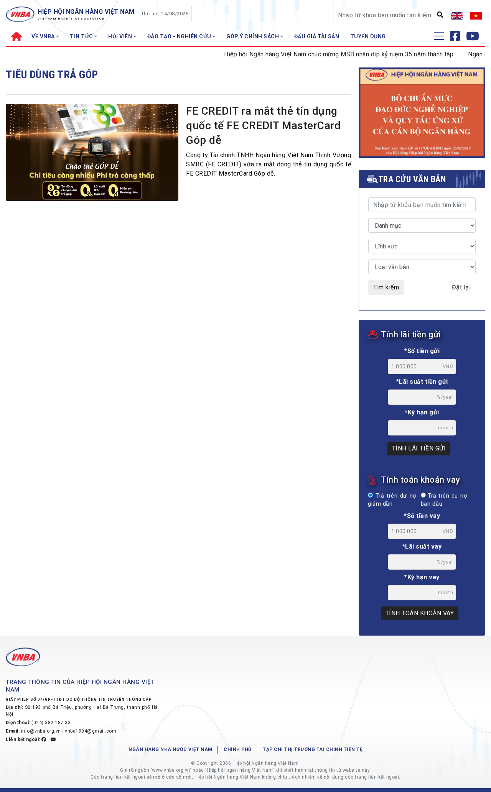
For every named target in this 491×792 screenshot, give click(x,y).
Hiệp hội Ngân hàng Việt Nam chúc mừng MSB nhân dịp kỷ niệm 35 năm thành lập (328, 54)
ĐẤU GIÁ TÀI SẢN (316, 36)
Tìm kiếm (386, 287)
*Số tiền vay (422, 515)
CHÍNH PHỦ (238, 749)
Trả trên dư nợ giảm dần (392, 500)
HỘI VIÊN (120, 36)
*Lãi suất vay (422, 546)
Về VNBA (43, 36)
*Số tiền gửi (422, 351)
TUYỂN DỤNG (368, 36)
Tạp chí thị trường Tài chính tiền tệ (312, 749)
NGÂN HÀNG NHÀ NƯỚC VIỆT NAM (171, 749)
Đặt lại (461, 287)
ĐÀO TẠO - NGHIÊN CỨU (180, 36)
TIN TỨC (82, 36)
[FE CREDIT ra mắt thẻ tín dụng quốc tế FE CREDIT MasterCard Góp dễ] (92, 152)
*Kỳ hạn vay (422, 577)
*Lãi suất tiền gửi (422, 381)
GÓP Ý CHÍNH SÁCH (253, 36)
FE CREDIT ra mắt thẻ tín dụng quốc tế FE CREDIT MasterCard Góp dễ (263, 125)
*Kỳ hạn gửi (422, 412)
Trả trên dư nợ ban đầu (444, 500)
